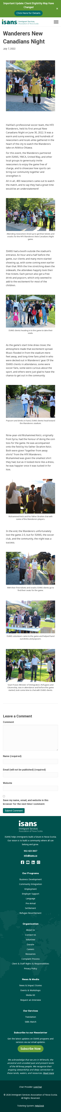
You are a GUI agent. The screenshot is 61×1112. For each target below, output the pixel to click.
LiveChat (37, 1086)
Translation (30, 1016)
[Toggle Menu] (56, 21)
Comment (8, 722)
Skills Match (30, 1021)
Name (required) (12, 756)
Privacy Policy (30, 968)
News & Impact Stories (30, 985)
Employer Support (30, 893)
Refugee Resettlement (30, 913)
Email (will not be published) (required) (24, 769)
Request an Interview (30, 1000)
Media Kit (30, 995)
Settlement (30, 908)
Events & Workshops (30, 990)
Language (30, 898)
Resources (30, 954)
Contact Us (30, 934)
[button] (58, 8)
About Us (30, 929)
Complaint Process (30, 958)
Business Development (30, 879)
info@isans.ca (30, 855)
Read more (48, 1073)
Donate (30, 944)
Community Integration (30, 884)
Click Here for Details (28, 13)
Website (7, 783)
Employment (30, 889)
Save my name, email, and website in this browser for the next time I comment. (25, 802)
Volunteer (30, 939)
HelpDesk (39, 1105)
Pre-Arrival (31, 903)
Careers (30, 949)
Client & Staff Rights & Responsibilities (30, 963)
